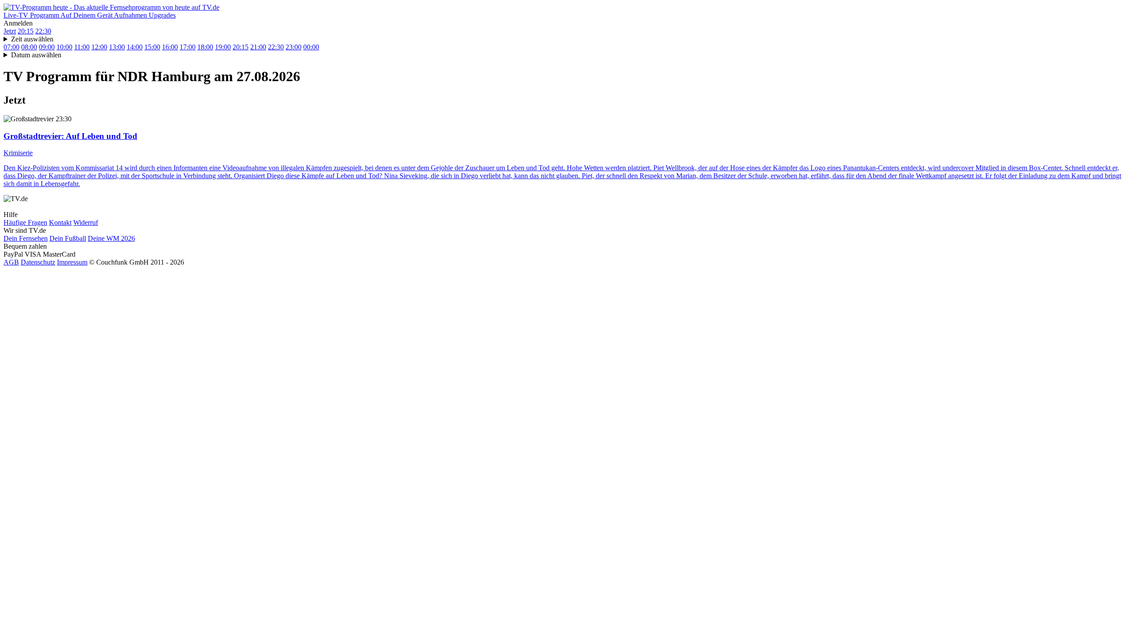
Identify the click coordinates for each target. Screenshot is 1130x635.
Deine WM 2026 (111, 238)
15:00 (152, 47)
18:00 (205, 47)
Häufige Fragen (25, 222)
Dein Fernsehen (26, 238)
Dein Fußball (67, 238)
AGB (11, 262)
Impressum (72, 262)
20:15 (26, 31)
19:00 (223, 47)
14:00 (135, 47)
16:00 (170, 47)
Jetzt (10, 31)
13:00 (117, 47)
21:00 (258, 47)
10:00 (64, 47)
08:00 (29, 47)
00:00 (311, 47)
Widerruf (85, 222)
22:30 (43, 31)
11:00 (82, 47)
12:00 (99, 47)
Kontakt (60, 222)
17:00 (188, 47)
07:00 (11, 47)
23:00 (293, 47)
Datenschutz (38, 262)
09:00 (47, 47)
